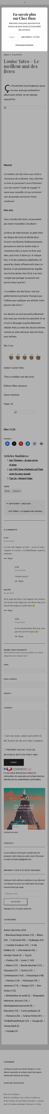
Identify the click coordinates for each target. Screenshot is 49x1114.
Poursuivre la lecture (24, 45)
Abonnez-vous (30, 37)
